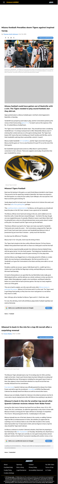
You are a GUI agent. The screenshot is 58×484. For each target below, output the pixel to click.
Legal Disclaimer (21, 470)
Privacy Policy (33, 467)
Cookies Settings (9, 473)
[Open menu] (4, 2)
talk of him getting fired (18, 204)
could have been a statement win (17, 208)
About (5, 464)
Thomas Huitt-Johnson (10, 34)
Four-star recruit (9, 387)
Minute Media (11, 477)
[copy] (14, 38)
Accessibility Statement (36, 470)
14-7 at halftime (24, 141)
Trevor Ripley (7, 333)
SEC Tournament (22, 432)
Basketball (12, 452)
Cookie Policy (8, 470)
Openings (19, 464)
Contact (31, 464)
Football (11, 313)
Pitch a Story (20, 467)
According (31, 389)
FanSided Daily (8, 467)
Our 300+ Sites (49, 464)
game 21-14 (25, 123)
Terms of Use (49, 467)
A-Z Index (48, 470)
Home (6, 313)
